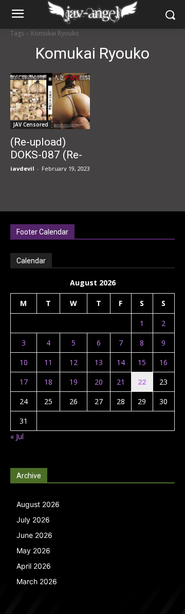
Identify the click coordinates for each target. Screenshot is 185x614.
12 (73, 362)
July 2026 (33, 519)
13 (99, 362)
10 (24, 362)
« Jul (17, 436)
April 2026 (33, 566)
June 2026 (34, 535)
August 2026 (38, 504)
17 (24, 382)
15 (142, 362)
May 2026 (33, 550)
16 (163, 362)
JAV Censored (30, 124)
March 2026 (36, 581)
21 (121, 382)
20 (99, 382)
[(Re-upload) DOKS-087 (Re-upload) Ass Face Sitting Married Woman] (50, 101)
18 (48, 382)
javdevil (22, 168)
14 (121, 362)
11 (48, 362)
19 (73, 382)
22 (142, 382)
